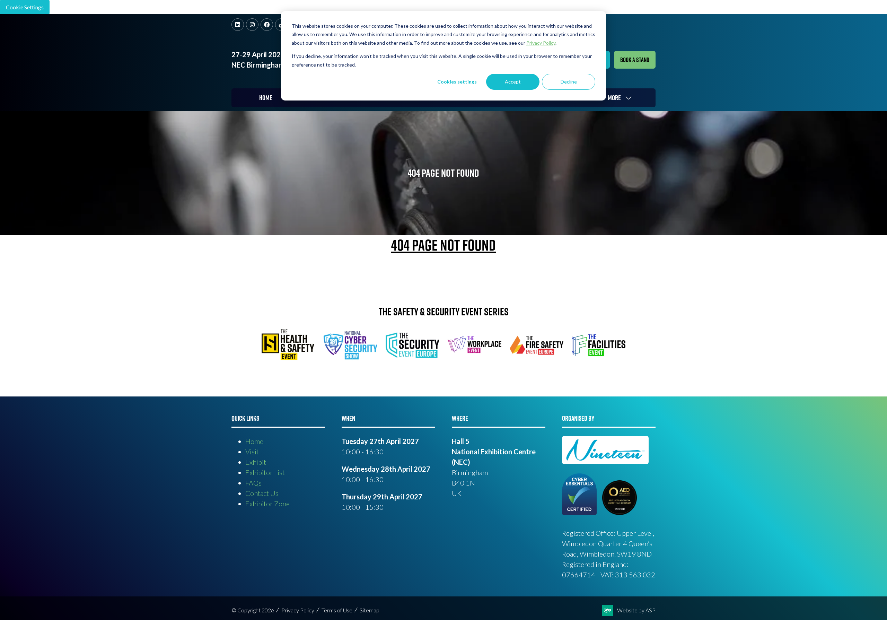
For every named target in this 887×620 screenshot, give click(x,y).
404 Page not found (443, 245)
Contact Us (262, 493)
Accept (513, 82)
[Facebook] (267, 24)
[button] (635, 60)
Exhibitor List (265, 472)
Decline (569, 82)
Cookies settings (457, 82)
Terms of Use (337, 610)
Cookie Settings (25, 7)
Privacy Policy (297, 610)
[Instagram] (252, 24)
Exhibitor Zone (267, 503)
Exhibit (255, 462)
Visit (252, 451)
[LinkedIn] (237, 24)
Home (265, 98)
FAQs (253, 483)
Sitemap (369, 610)
